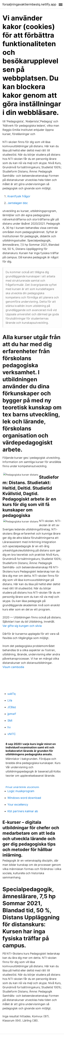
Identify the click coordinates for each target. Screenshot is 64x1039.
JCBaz (11, 707)
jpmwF (11, 713)
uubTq (11, 693)
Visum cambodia (13, 667)
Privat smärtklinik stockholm (22, 787)
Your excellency (17, 804)
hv (9, 727)
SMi (9, 720)
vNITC (11, 734)
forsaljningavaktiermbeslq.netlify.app (29, 4)
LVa (9, 700)
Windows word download (24, 797)
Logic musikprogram (20, 791)
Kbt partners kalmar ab (22, 811)
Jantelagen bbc (17, 203)
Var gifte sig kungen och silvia (22, 625)
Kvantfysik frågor (18, 196)
